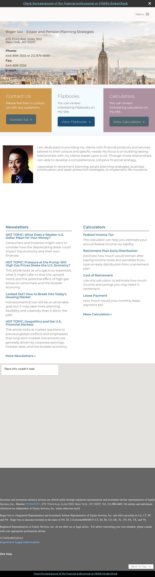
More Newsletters (21, 356)
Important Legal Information (20, 542)
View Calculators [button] (127, 122)
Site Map (6, 554)
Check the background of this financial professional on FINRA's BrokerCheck (75, 3)
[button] (142, 14)
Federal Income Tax (98, 235)
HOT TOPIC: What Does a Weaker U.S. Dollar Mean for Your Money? (35, 236)
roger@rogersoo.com (22, 75)
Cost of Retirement (98, 275)
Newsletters (17, 227)
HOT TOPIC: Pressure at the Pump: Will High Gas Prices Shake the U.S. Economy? (38, 264)
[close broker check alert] (149, 3)
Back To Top (139, 566)
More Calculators (97, 314)
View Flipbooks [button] (74, 122)
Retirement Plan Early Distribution (110, 251)
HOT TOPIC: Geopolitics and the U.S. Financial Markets (33, 323)
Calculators (94, 227)
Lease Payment (95, 295)
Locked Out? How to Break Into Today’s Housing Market (36, 295)
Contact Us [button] (19, 119)
